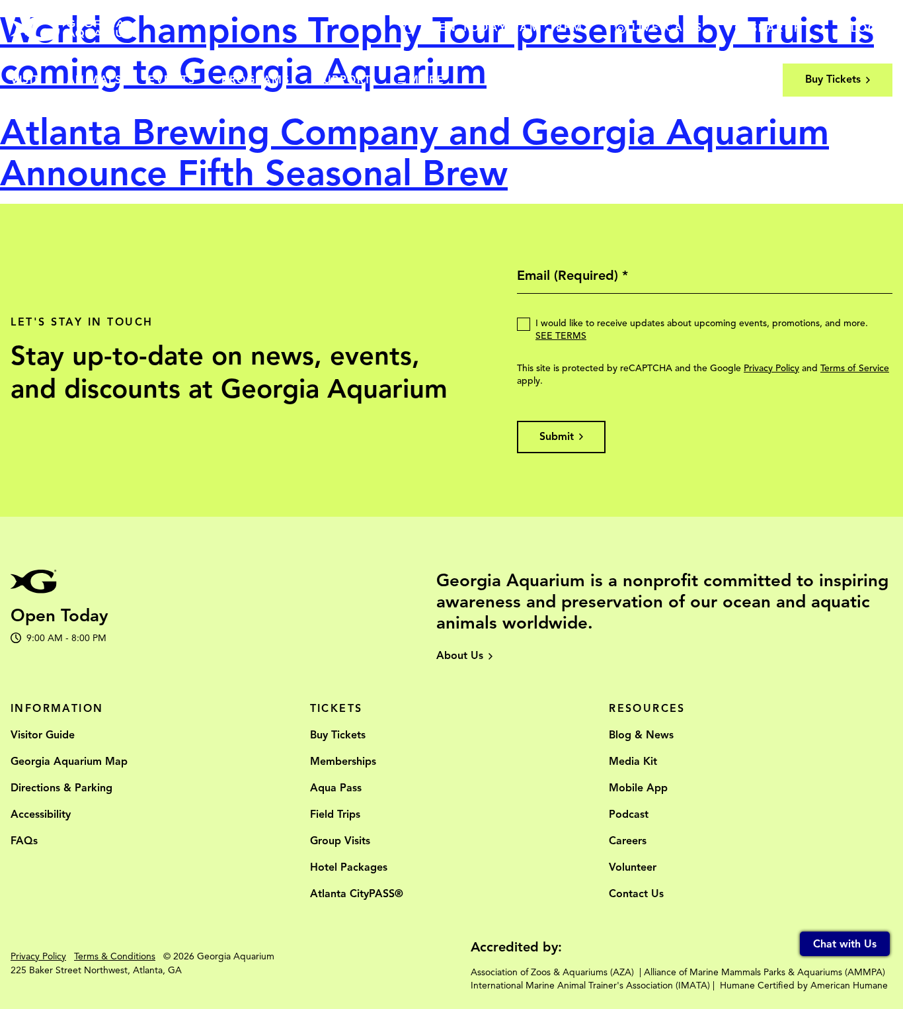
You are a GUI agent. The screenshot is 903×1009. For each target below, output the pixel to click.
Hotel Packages (348, 867)
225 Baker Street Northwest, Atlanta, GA (96, 970)
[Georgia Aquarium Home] (72, 28)
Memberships (343, 761)
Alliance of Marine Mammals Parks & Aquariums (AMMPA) (764, 972)
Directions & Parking (61, 788)
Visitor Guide (43, 735)
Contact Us (636, 893)
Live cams (667, 27)
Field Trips (335, 814)
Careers (628, 841)
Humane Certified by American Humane (804, 985)
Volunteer (632, 867)
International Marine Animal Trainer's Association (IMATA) (590, 985)
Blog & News (641, 735)
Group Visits (340, 841)
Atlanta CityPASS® (356, 893)
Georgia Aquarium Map (69, 761)
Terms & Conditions (114, 956)
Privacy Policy (771, 368)
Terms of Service (854, 368)
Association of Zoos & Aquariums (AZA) (552, 972)
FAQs (24, 841)
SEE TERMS (560, 335)
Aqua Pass (336, 788)
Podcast (628, 814)
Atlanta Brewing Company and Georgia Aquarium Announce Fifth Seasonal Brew (414, 153)
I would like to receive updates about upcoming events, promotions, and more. (701, 329)
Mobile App (638, 788)
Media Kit (633, 761)
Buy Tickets (338, 735)
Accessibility (41, 814)
